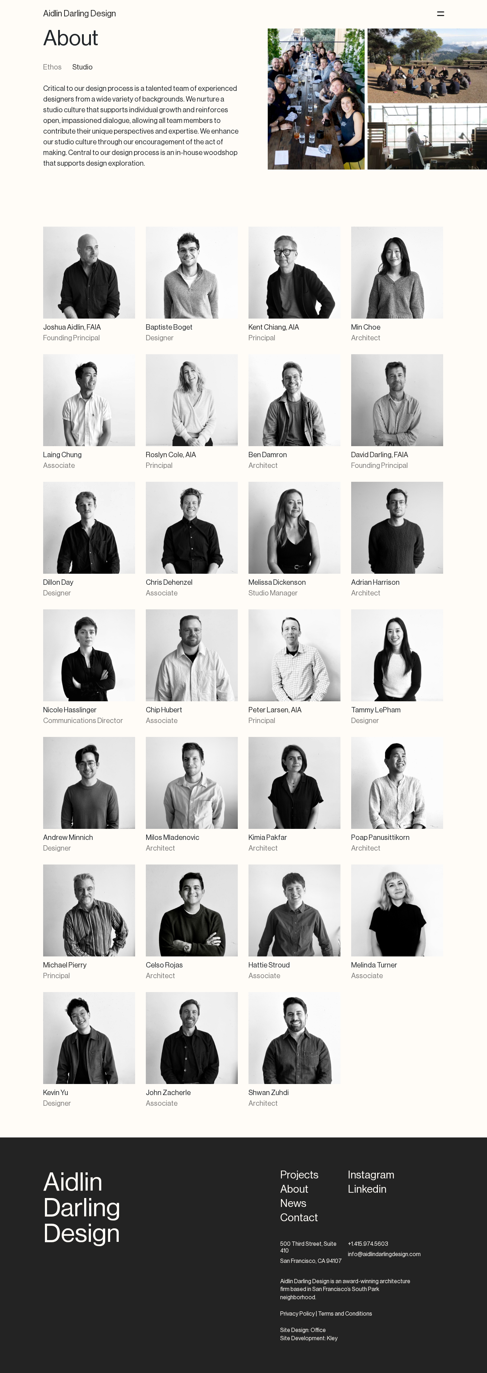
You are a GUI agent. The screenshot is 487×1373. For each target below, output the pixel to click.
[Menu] (440, 14)
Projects (299, 1175)
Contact (299, 1217)
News (293, 1203)
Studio (82, 67)
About (294, 1189)
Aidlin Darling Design (79, 13)
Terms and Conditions (345, 1314)
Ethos (52, 67)
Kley (332, 1338)
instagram (371, 1175)
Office (318, 1330)
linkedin (367, 1189)
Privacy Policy (297, 1314)
